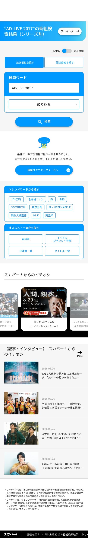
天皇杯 (49, 215)
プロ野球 (16, 199)
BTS (62, 199)
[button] (9, 311)
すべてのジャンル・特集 (62, 239)
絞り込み (44, 104)
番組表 (26, 239)
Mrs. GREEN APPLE (60, 207)
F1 (51, 199)
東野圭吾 (37, 207)
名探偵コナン (36, 199)
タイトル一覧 (62, 251)
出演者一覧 (25, 251)
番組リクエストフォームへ (43, 170)
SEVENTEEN (18, 207)
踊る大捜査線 (18, 215)
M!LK (36, 215)
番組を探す (33, 534)
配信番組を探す (65, 62)
